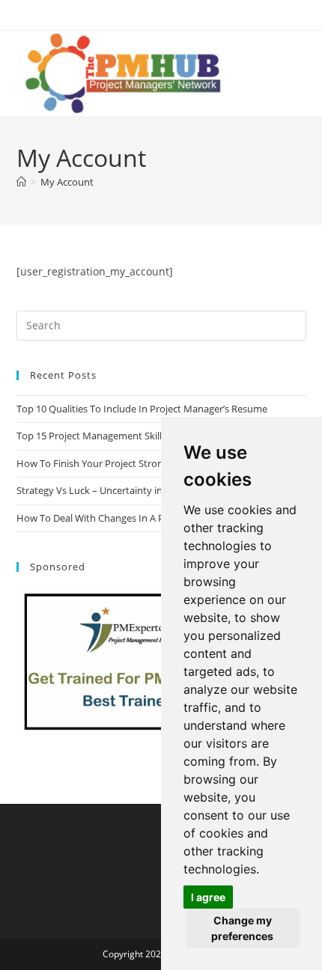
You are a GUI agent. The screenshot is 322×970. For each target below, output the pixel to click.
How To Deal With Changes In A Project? (105, 518)
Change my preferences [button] (242, 928)
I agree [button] (208, 897)
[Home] (21, 182)
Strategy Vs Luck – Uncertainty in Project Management (137, 490)
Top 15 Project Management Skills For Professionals (130, 435)
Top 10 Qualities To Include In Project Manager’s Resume (141, 408)
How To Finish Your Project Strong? (94, 463)
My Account (67, 182)
